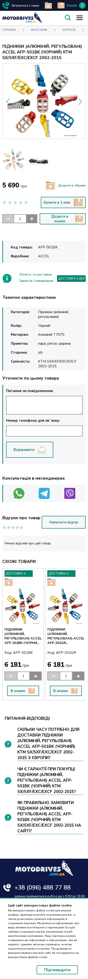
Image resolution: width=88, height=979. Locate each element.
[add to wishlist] (48, 5)
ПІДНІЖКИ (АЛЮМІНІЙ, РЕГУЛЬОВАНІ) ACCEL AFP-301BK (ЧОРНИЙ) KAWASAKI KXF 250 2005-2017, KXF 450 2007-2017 (23, 636)
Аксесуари (39, 30)
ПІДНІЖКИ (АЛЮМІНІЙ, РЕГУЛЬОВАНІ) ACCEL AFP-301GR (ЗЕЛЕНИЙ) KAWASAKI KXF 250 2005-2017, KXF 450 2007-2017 (65, 636)
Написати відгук (63, 522)
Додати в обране (72, 185)
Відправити (24, 449)
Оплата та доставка (35, 274)
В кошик (18, 690)
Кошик (71, 5)
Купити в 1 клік (57, 202)
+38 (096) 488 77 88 (43, 887)
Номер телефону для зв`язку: (33, 420)
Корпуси (68, 30)
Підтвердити (57, 970)
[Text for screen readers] (22, 21)
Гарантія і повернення (36, 281)
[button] (80, 102)
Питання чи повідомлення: (30, 390)
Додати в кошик (59, 218)
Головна (9, 30)
